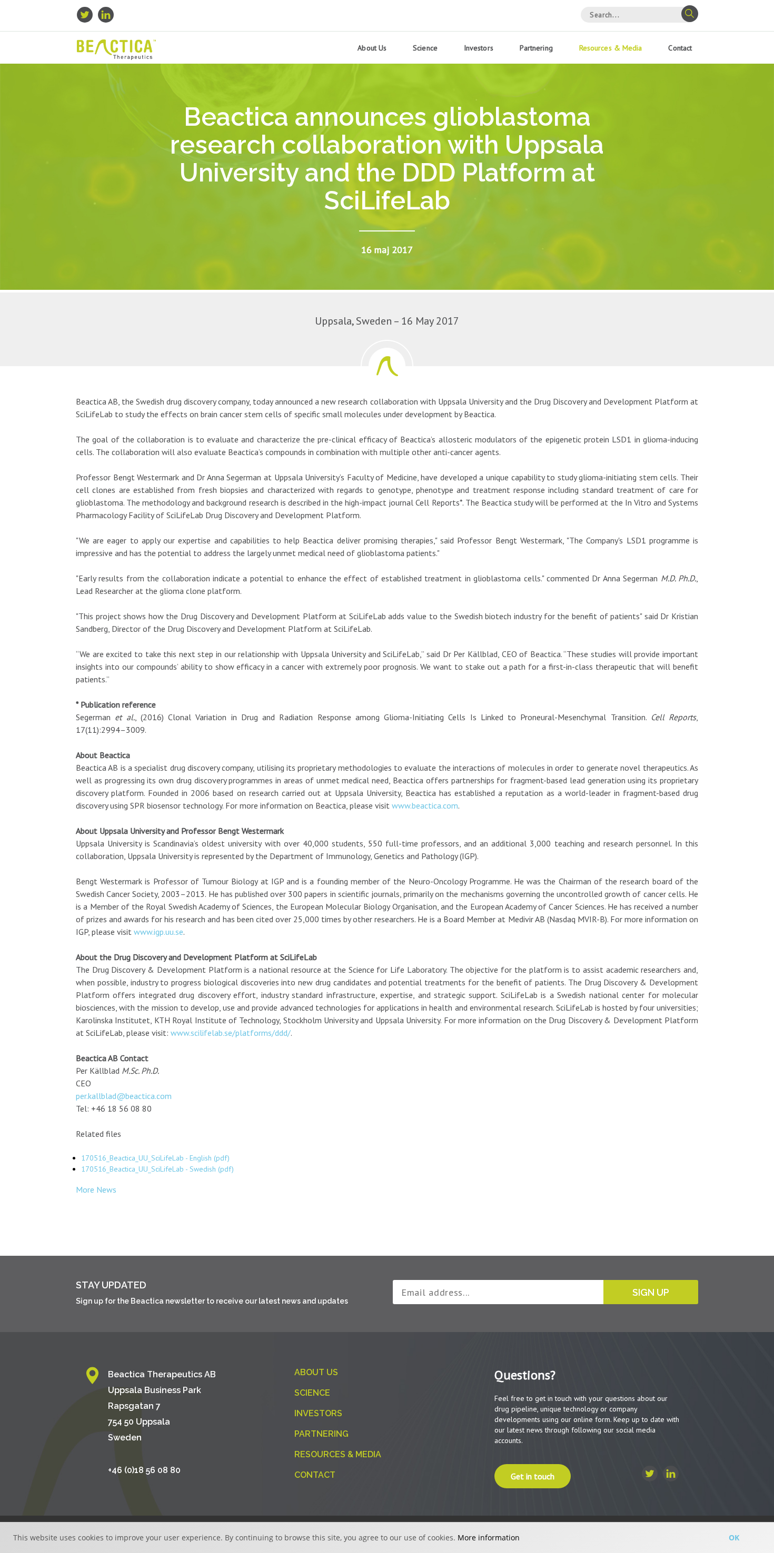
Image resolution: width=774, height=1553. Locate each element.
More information (489, 1537)
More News (96, 1189)
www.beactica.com (425, 805)
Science (425, 48)
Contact (680, 48)
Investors (478, 48)
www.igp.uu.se (158, 931)
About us (372, 48)
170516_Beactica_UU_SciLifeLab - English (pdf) (155, 1158)
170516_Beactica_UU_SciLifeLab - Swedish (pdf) (157, 1169)
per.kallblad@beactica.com (124, 1096)
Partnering (536, 48)
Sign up (650, 1292)
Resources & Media (610, 48)
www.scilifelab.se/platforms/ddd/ (231, 1032)
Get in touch (532, 1476)
